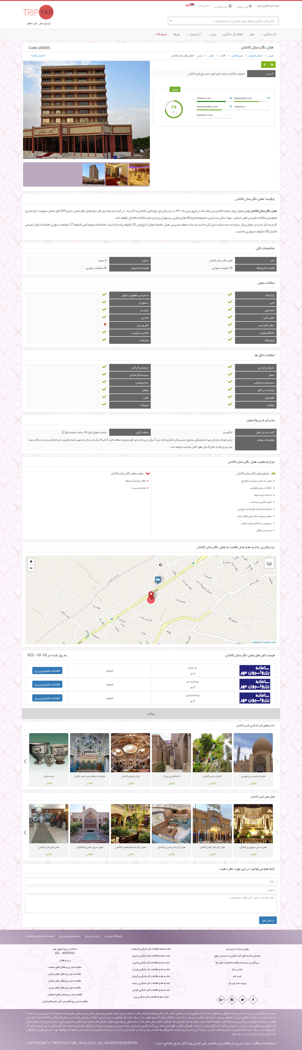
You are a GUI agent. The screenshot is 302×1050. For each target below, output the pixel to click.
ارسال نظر (268, 920)
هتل (211, 55)
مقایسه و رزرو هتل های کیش (64, 980)
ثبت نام (237, 976)
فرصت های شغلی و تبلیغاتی (40, 936)
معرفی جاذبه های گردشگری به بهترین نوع (237, 955)
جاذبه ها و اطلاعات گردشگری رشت (151, 983)
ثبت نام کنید (220, 6)
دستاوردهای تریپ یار (69, 936)
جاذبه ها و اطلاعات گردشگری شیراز (151, 955)
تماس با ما (204, 6)
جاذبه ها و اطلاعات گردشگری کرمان (151, 976)
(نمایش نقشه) (38, 55)
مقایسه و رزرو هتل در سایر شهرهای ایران (65, 1001)
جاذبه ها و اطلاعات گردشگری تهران (151, 969)
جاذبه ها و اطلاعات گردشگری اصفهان (151, 949)
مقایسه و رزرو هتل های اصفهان (65, 994)
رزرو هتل (64, 960)
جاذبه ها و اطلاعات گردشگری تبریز (151, 962)
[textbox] (223, 20)
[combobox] (223, 21)
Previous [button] (277, 759)
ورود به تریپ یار (237, 983)
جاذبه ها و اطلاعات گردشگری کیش (151, 990)
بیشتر (151, 713)
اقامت (223, 55)
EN (188, 6)
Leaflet (254, 642)
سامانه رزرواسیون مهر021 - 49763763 (64, 951)
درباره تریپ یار (92, 936)
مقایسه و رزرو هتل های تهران (64, 974)
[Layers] (269, 563)
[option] (253, 760)
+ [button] (31, 561)
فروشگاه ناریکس (113, 936)
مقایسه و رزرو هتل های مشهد (65, 967)
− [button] (31, 568)
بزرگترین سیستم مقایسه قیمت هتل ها (237, 962)
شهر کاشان (237, 55)
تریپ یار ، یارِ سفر (38, 23)
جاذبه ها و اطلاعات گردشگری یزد (151, 997)
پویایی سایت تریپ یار (237, 949)
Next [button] (25, 759)
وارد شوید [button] (242, 6)
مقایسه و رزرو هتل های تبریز (65, 987)
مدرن (200, 55)
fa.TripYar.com (268, 642)
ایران (270, 55)
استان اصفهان (255, 55)
